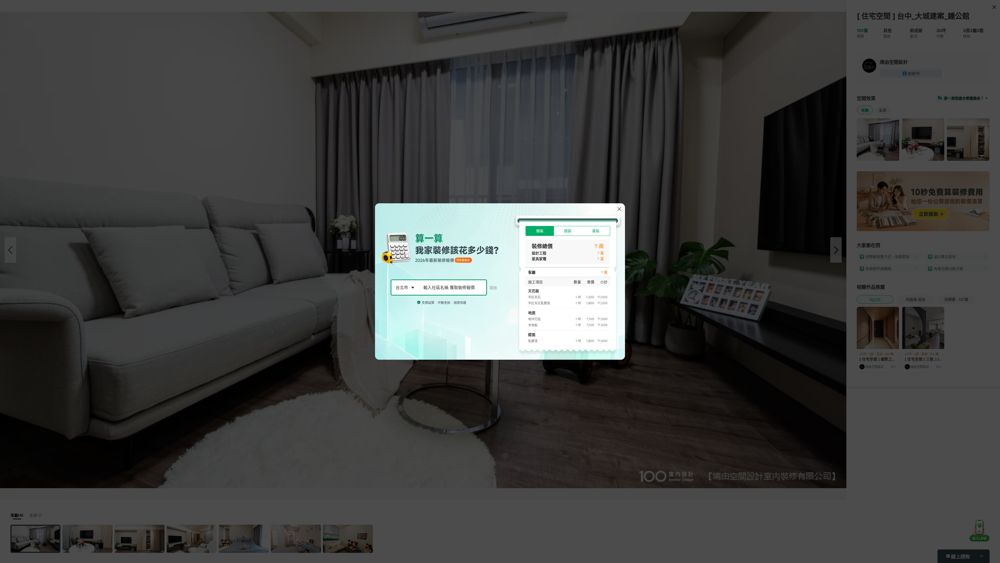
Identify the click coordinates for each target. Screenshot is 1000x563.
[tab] (540, 231)
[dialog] (500, 281)
